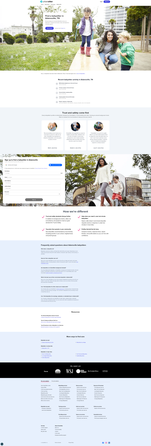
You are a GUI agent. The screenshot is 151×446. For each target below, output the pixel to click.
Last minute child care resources (47, 396)
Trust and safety (58, 429)
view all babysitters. (81, 73)
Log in (101, 1)
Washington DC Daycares (99, 396)
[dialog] (2, 444)
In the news (57, 433)
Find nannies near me (81, 389)
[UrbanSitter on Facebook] (102, 442)
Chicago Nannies (80, 400)
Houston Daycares (98, 393)
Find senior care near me (82, 418)
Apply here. (63, 28)
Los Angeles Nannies (81, 393)
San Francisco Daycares (99, 395)
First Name (7, 171)
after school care (60, 289)
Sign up (107, 1)
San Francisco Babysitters (82, 354)
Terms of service (58, 442)
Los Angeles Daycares (98, 391)
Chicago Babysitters (63, 400)
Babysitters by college (81, 342)
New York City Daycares (99, 389)
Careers (56, 431)
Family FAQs (43, 387)
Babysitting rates (44, 393)
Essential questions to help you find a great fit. (50, 327)
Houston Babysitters (63, 395)
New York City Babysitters (64, 391)
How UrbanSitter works (45, 385)
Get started (49, 28)
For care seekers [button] (45, 381)
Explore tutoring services (64, 408)
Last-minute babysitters (46, 410)
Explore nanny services (81, 387)
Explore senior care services (82, 416)
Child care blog (44, 391)
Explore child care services (99, 408)
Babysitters (47, 4)
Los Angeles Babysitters (47, 355)
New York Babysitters (46, 354)
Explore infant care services (82, 408)
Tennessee (53, 4)
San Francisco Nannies (81, 396)
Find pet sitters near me (64, 418)
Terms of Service (44, 168)
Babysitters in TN (45, 348)
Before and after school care (47, 398)
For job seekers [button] (55, 381)
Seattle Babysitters (80, 355)
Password (7, 191)
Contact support (44, 427)
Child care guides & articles (46, 389)
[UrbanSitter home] (46, 1)
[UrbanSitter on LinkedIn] (108, 442)
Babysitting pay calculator (46, 395)
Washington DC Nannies (82, 398)
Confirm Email (8, 186)
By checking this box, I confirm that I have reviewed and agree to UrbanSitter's (26, 168)
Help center (43, 429)
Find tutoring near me (63, 410)
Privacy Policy (37, 168)
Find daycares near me (99, 387)
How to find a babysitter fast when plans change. (51, 322)
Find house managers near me (100, 418)
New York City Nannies (81, 391)
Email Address (8, 180)
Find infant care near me (82, 410)
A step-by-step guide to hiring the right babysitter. (51, 317)
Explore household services (100, 416)
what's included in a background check (54, 272)
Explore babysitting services (47, 342)
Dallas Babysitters (45, 357)
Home (42, 4)
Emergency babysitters (46, 408)
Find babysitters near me (64, 389)
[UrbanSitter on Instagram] (105, 442)
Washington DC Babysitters (64, 398)
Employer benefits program (60, 435)
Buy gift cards (44, 431)
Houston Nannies (80, 395)
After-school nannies (45, 400)
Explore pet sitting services (64, 416)
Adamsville (59, 4)
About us (57, 427)
